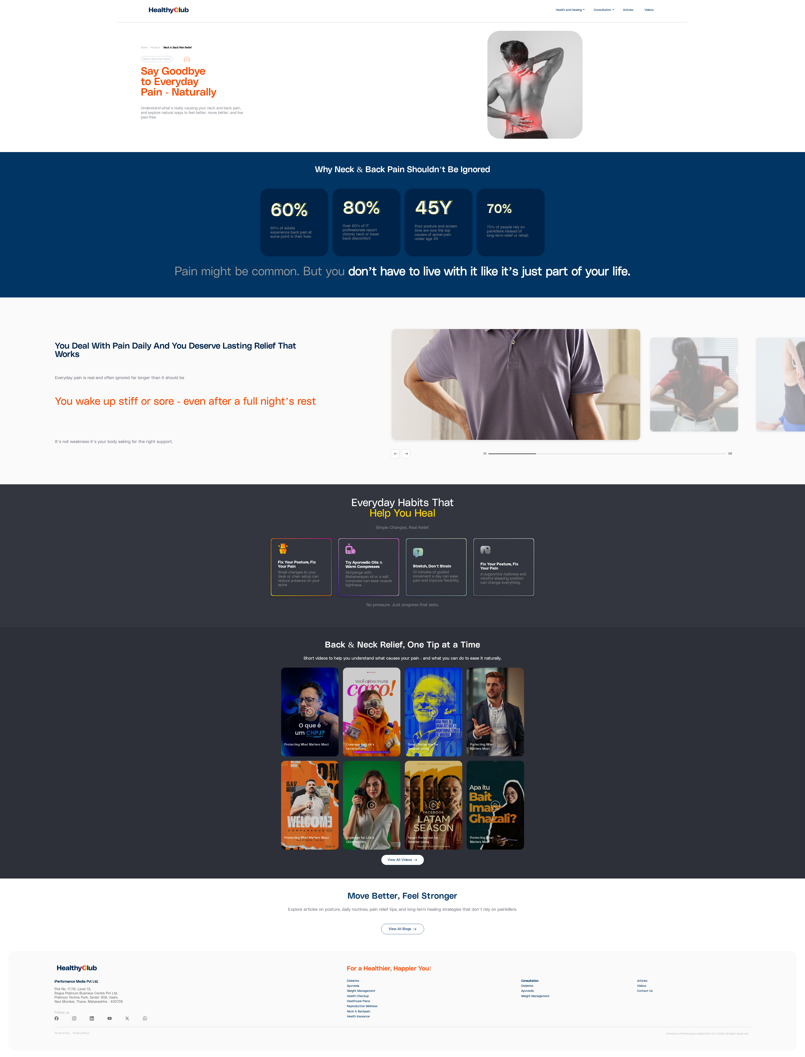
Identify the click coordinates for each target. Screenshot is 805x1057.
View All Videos (400, 860)
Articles (628, 10)
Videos (649, 10)
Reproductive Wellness (362, 1006)
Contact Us (645, 991)
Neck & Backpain (358, 1011)
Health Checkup (358, 996)
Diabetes (353, 980)
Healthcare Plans (358, 1001)
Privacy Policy (81, 1033)
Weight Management (361, 991)
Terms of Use (62, 1033)
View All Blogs (400, 929)
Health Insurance (358, 1016)
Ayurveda (353, 986)
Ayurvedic (527, 991)
